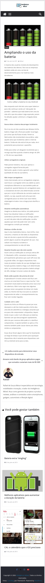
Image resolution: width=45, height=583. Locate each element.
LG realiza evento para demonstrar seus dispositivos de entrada (21, 352)
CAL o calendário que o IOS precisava (22, 547)
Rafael (21, 61)
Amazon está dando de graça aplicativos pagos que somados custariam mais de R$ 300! (21, 360)
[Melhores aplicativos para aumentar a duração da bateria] (22, 471)
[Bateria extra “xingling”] (22, 416)
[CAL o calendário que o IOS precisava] (22, 511)
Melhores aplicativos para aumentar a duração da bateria (21, 496)
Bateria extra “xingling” (15, 458)
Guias (6, 47)
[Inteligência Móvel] (4, 14)
